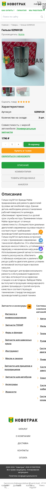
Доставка (23, 443)
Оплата (23, 457)
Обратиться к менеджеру (16, 156)
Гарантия (21, 10)
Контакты (23, 450)
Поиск (41, 484)
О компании (23, 436)
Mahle (21, 34)
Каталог (23, 429)
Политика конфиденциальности (23, 476)
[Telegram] (41, 240)
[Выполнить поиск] (41, 17)
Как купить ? (8, 10)
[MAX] (41, 249)
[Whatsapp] (41, 257)
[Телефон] (41, 232)
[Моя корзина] (39, 3)
